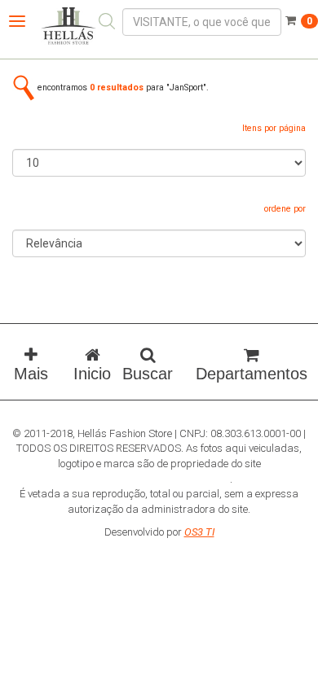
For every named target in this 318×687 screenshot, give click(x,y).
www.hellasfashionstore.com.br (158, 479)
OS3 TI (199, 532)
